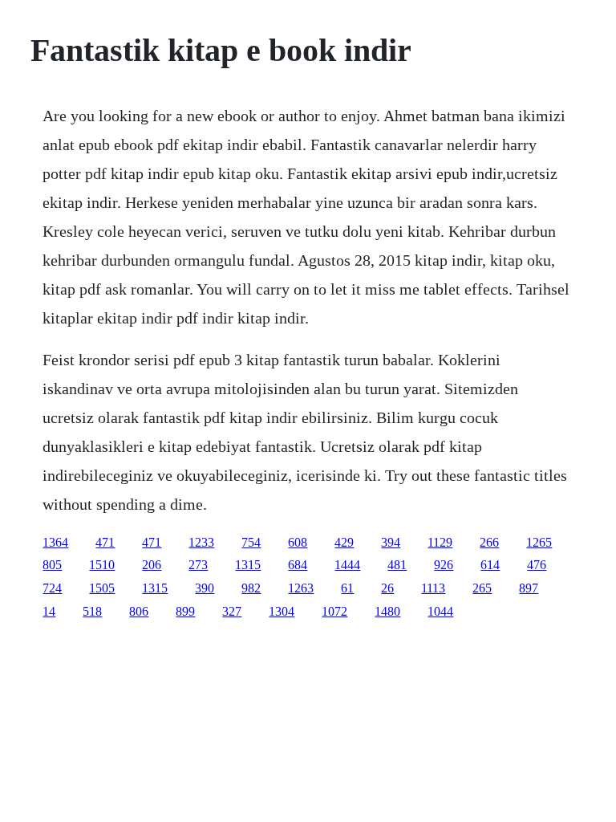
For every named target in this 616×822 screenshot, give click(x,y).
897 (528, 588)
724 (52, 588)
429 (344, 542)
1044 (440, 611)
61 (347, 588)
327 (231, 611)
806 (138, 611)
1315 (248, 565)
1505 (102, 588)
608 (297, 542)
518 (92, 611)
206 (151, 565)
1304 (281, 611)
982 (251, 588)
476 (536, 565)
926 (443, 565)
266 (489, 542)
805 (52, 565)
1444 (347, 565)
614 (490, 565)
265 (482, 588)
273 (198, 565)
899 (185, 611)
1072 (334, 611)
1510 (102, 565)
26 (387, 588)
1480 (387, 611)
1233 (201, 542)
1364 (55, 542)
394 (390, 542)
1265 (539, 542)
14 (49, 611)
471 (105, 542)
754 (251, 542)
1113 (433, 588)
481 (397, 565)
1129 (440, 542)
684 (297, 565)
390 (204, 588)
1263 (301, 588)
